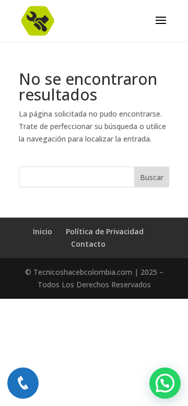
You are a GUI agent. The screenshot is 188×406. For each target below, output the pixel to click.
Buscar (151, 177)
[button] (165, 383)
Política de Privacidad (105, 231)
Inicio (42, 231)
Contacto (88, 244)
